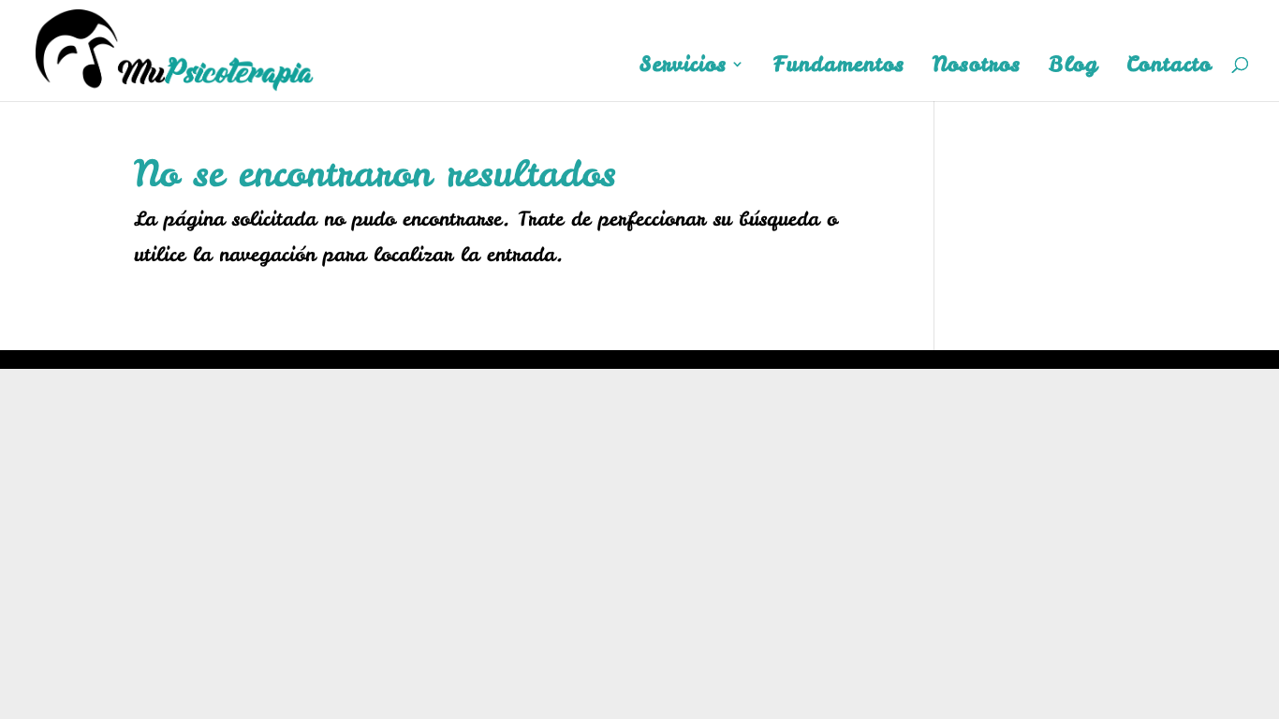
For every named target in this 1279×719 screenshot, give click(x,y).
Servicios (683, 67)
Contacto (1169, 67)
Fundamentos (838, 67)
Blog (1073, 67)
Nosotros (977, 67)
